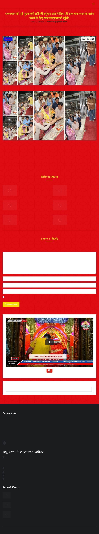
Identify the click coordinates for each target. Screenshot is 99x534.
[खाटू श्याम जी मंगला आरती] (4, 457)
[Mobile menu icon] (93, 3)
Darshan (8, 39)
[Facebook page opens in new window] (4, 443)
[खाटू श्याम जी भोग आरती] (4, 471)
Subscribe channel (49, 371)
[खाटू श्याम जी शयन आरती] (4, 479)
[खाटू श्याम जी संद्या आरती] (4, 475)
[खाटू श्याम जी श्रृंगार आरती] (4, 468)
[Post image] (10, 190)
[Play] (49, 342)
